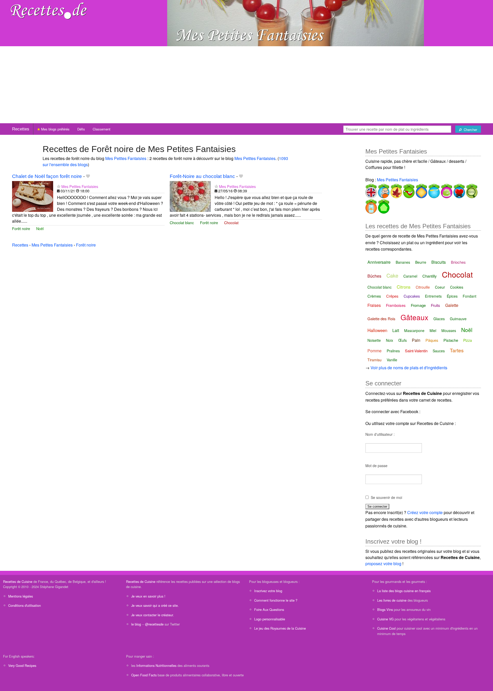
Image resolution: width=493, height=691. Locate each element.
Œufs (402, 340)
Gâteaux (414, 317)
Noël (40, 228)
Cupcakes (412, 296)
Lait (395, 330)
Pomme (374, 351)
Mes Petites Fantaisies (125, 158)
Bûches (374, 276)
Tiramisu (374, 359)
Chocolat (231, 222)
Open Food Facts (144, 675)
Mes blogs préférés (55, 129)
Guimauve (458, 318)
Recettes (20, 129)
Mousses (448, 330)
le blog (136, 624)
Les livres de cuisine (391, 600)
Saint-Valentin (416, 350)
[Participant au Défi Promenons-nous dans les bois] (396, 190)
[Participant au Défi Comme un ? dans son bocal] (371, 205)
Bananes (403, 262)
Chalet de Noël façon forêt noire (47, 176)
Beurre (420, 262)
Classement (101, 129)
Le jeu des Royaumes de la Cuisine (280, 628)
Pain (416, 340)
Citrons (404, 286)
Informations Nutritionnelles (156, 665)
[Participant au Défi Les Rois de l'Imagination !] (421, 190)
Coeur (440, 287)
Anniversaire (379, 262)
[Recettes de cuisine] (48, 10)
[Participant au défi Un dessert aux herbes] (383, 205)
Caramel (410, 276)
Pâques (431, 340)
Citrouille (423, 287)
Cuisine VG (385, 619)
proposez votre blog (383, 563)
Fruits (435, 305)
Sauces (439, 350)
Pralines (393, 350)
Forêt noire (21, 228)
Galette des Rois (381, 318)
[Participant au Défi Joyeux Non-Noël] (408, 190)
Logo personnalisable (269, 619)
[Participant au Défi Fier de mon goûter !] (383, 190)
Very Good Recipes (22, 665)
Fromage (418, 305)
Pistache (450, 340)
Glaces (439, 318)
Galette (451, 305)
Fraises (374, 305)
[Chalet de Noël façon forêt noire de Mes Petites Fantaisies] (32, 196)
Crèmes (374, 296)
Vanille (392, 359)
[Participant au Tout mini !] (471, 190)
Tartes (457, 350)
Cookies (456, 287)
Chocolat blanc (182, 222)
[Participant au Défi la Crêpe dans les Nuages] (433, 190)
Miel (433, 330)
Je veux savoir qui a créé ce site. (155, 605)
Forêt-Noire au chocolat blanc (202, 176)
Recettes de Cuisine (17, 581)
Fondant (469, 296)
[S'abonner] (58, 186)
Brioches (458, 262)
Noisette (374, 340)
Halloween (377, 330)
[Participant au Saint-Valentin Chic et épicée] (458, 190)
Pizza (467, 340)
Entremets (433, 296)
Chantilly (429, 276)
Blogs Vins (385, 609)
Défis (81, 129)
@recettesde (154, 624)
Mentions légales (20, 596)
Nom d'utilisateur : (380, 434)
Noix (389, 340)
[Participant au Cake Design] (446, 190)
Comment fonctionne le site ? (275, 600)
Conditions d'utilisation (24, 605)
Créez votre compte (425, 512)
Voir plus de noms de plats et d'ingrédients (409, 368)
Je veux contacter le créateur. (152, 614)
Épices (452, 296)
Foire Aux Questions (269, 609)
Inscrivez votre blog (268, 590)
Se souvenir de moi (386, 497)
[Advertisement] (246, 85)
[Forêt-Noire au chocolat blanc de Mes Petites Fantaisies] (190, 196)
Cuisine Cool (386, 628)
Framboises (396, 305)
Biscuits (438, 262)
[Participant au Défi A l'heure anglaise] (371, 190)
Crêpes (392, 296)
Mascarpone (414, 330)
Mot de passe (376, 465)
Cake (392, 275)
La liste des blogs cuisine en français (404, 590)
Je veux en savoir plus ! (148, 596)
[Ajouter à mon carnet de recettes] (88, 176)
